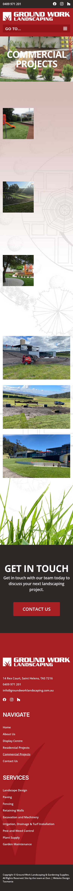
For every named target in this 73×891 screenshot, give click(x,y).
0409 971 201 (12, 4)
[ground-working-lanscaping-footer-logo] (36, 659)
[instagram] (11, 700)
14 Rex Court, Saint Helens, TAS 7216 (28, 678)
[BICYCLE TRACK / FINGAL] (18, 197)
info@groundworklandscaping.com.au (28, 690)
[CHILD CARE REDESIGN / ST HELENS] (18, 270)
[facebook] (4, 700)
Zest (47, 878)
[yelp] (18, 700)
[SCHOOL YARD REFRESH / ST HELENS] (18, 123)
